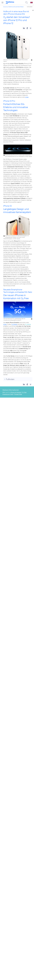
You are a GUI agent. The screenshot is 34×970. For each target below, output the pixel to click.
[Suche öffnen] (26, 2)
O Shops (14, 324)
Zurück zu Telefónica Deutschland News (13, 6)
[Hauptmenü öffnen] (2, 2)
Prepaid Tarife (18, 394)
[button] (23, 28)
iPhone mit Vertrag (15, 392)
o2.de (26, 97)
